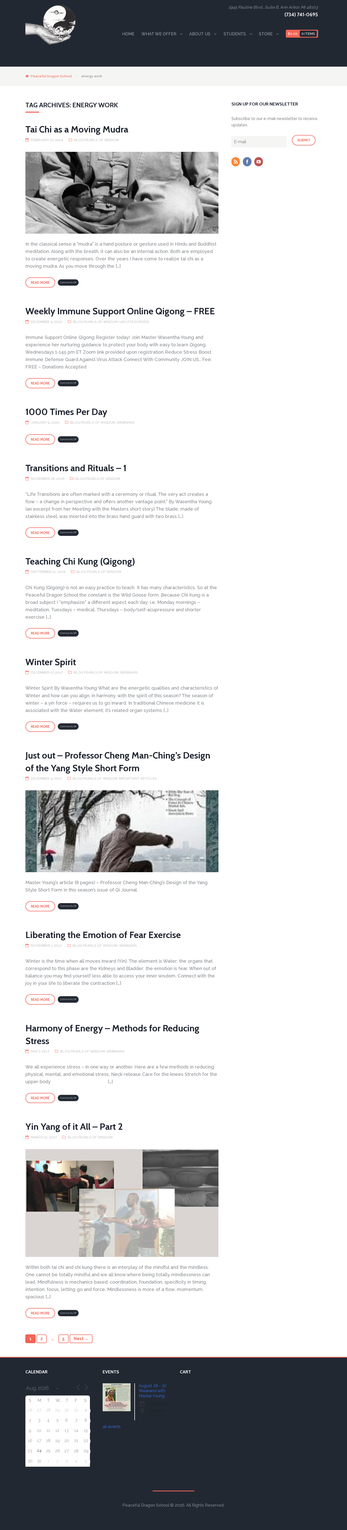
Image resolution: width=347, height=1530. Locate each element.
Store (266, 34)
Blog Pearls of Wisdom (96, 140)
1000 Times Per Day (66, 411)
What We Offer (158, 34)
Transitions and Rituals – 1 (76, 467)
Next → (81, 1338)
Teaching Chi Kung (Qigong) (80, 561)
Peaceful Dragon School (51, 76)
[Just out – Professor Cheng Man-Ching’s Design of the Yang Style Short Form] (121, 831)
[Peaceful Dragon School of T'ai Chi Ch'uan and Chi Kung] (50, 24)
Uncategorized (134, 322)
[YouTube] (259, 162)
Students (235, 34)
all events (112, 1426)
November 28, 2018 (48, 479)
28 (76, 1451)
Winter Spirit (50, 661)
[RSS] (236, 162)
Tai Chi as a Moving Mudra (76, 129)
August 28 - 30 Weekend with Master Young (153, 1390)
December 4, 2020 (46, 322)
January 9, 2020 (45, 422)
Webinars (126, 422)
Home (128, 34)
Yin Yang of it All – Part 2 (74, 1126)
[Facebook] (248, 162)
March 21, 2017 (44, 1137)
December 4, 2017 (46, 778)
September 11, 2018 (48, 572)
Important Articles (138, 778)
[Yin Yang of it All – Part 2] (121, 1203)
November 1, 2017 (46, 945)
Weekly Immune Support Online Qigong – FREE (120, 311)
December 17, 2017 (47, 672)
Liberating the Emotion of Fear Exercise (103, 934)
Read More (40, 282)
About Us (199, 34)
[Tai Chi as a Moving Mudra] (121, 193)
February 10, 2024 (47, 140)
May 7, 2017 (40, 1051)
